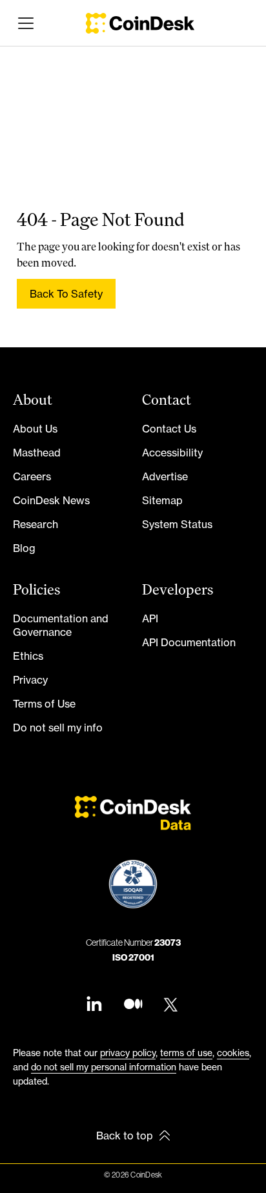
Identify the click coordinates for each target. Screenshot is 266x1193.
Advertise (165, 476)
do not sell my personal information (103, 1066)
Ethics (28, 655)
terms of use (186, 1052)
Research (35, 524)
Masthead (37, 452)
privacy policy (128, 1052)
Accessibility (172, 452)
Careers (32, 476)
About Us (35, 428)
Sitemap (162, 500)
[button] (23, 23)
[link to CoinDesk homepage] (140, 23)
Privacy (30, 679)
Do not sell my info (58, 727)
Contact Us (169, 428)
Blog (24, 548)
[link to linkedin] (94, 1005)
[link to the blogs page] (133, 1005)
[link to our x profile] (171, 1005)
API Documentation (189, 642)
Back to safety (66, 293)
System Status (177, 524)
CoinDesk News (51, 500)
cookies (233, 1052)
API (150, 618)
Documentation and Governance (60, 625)
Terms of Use (44, 703)
